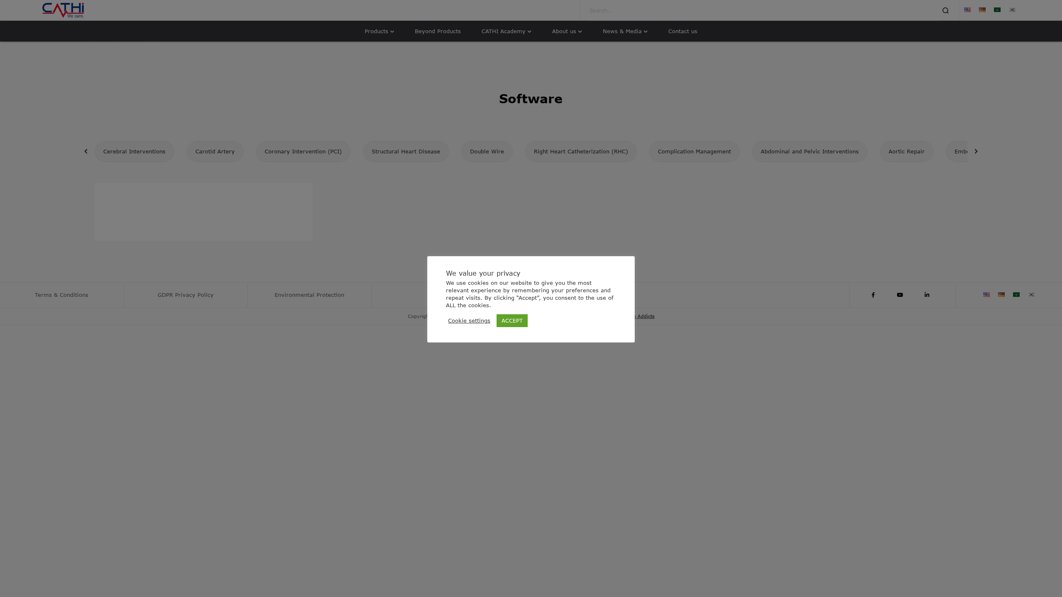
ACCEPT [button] (512, 320)
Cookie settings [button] (469, 320)
